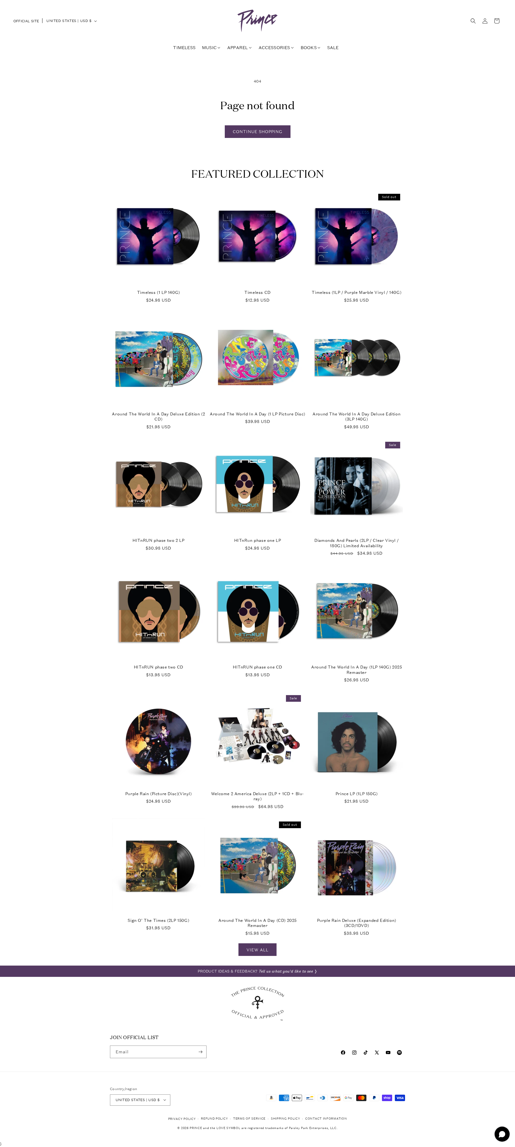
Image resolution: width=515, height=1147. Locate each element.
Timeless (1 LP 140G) (158, 292)
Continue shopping (257, 131)
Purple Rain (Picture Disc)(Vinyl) (158, 793)
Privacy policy (182, 1119)
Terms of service (249, 1118)
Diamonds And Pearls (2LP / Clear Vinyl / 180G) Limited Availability (356, 543)
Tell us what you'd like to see (286, 971)
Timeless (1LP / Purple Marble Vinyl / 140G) (356, 292)
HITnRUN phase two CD (158, 667)
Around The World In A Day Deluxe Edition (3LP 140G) (356, 416)
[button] (473, 21)
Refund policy (214, 1118)
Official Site (26, 21)
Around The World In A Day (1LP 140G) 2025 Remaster (356, 669)
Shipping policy (285, 1118)
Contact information (326, 1118)
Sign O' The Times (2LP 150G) (158, 920)
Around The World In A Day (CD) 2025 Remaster (257, 923)
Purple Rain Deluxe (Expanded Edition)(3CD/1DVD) (356, 923)
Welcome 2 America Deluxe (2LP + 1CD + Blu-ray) (257, 796)
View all (257, 949)
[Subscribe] (200, 1052)
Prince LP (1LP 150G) (357, 793)
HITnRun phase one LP (257, 540)
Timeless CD (257, 292)
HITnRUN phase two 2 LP (158, 540)
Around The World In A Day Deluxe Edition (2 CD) (158, 416)
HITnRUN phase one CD (257, 667)
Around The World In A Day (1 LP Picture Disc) (257, 414)
